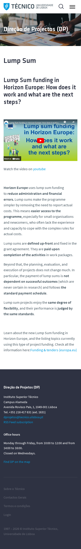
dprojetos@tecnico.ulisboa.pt (23, 417)
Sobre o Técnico (14, 489)
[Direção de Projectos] (28, 6)
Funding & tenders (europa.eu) (53, 350)
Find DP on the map (17, 462)
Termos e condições (17, 506)
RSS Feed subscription (18, 422)
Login (7, 515)
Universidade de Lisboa (19, 534)
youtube (39, 169)
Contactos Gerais (15, 497)
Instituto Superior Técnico (40, 529)
